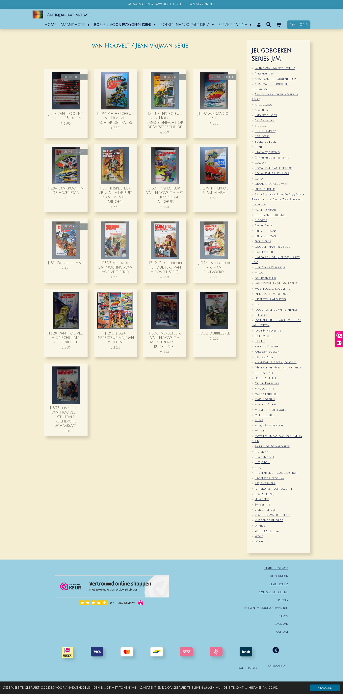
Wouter (261, 541)
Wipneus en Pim (267, 531)
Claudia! (261, 162)
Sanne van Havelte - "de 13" (275, 68)
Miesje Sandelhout (269, 425)
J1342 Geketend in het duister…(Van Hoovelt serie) (164, 267)
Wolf (259, 536)
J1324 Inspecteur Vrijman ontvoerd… (214, 267)
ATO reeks (262, 109)
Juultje (260, 341)
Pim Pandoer (264, 457)
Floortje (261, 220)
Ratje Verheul (265, 483)
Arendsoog (263, 104)
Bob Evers (262, 136)
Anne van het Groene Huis (276, 78)
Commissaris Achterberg (273, 168)
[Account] (259, 25)
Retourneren (279, 576)
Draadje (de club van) (271, 183)
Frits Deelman (265, 236)
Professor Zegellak (269, 478)
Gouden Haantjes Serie (272, 246)
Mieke (259, 420)
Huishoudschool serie (272, 288)
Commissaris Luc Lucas (272, 173)
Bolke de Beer (265, 141)
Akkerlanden (265, 73)
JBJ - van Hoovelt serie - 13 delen (65, 115)
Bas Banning (264, 120)
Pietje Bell (262, 462)
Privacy (283, 599)
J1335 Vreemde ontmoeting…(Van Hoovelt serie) (115, 267)
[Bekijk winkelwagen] (278, 25)
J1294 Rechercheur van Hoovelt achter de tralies (115, 118)
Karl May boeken (267, 351)
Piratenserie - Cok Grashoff (276, 472)
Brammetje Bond (267, 152)
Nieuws (283, 615)
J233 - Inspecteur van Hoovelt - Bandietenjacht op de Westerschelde (164, 120)
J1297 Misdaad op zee (214, 115)
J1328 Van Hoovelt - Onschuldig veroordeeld (66, 337)
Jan (257, 304)
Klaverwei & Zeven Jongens (276, 362)
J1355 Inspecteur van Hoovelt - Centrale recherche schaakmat (66, 417)
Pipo (258, 467)
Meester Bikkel (266, 404)
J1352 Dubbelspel (214, 333)
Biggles (260, 125)
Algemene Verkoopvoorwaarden (266, 607)
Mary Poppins (265, 399)
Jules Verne (263, 335)
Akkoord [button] (325, 687)
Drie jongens (265, 189)
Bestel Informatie (276, 568)
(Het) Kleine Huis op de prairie (278, 367)
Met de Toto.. (264, 415)
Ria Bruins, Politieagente (274, 488)
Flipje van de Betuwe (270, 215)
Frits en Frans (266, 230)
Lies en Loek (264, 372)
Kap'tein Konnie (266, 346)
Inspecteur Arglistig (270, 299)
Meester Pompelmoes (270, 409)
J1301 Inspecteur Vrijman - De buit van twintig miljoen (115, 195)
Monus (260, 430)
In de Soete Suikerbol (271, 293)
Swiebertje (262, 504)
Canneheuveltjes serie (272, 157)
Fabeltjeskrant (265, 209)
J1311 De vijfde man (66, 263)
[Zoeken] (269, 24)
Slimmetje (262, 499)
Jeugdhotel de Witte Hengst (277, 309)
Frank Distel (264, 225)
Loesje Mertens (266, 378)
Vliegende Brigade (269, 520)
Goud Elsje (263, 241)
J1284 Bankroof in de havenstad (66, 190)
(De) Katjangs (264, 357)
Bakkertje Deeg (266, 115)
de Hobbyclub (265, 278)
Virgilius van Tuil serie (272, 515)
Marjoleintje (264, 388)
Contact (282, 631)
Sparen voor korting (273, 592)
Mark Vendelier (266, 393)
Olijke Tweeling (267, 383)
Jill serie (261, 315)
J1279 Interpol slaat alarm (214, 190)
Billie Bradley (265, 131)
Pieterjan (262, 451)
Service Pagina (278, 584)
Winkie (260, 525)
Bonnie (260, 146)
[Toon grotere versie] (186, 651)
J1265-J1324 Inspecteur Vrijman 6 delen (115, 337)
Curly (259, 178)
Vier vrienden (266, 509)
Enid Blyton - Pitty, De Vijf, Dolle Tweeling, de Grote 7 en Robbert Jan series (278, 199)
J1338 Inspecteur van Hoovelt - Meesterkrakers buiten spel (164, 340)
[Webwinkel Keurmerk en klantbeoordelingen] (112, 587)
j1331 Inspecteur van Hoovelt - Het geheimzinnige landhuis (164, 195)
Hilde (259, 272)
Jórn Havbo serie (268, 330)
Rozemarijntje (265, 494)
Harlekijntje (264, 251)
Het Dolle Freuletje (270, 267)
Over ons (281, 623)
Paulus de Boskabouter (272, 446)
